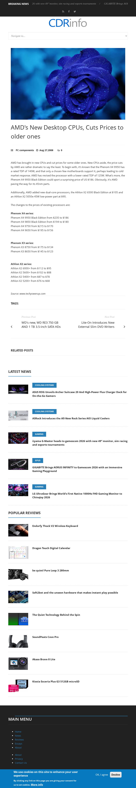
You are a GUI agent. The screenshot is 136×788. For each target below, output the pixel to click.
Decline (115, 774)
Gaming (39, 434)
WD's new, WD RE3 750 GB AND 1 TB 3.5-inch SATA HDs (41, 325)
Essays (18, 743)
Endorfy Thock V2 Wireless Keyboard (55, 526)
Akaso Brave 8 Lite (43, 659)
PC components (25, 150)
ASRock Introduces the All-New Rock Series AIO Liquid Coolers (70, 418)
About (18, 747)
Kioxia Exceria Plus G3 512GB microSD (55, 681)
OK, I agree (102, 774)
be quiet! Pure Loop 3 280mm (50, 570)
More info (37, 784)
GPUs (37, 460)
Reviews (19, 739)
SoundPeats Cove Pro (45, 637)
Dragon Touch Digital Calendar (51, 548)
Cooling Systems (44, 385)
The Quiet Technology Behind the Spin (56, 614)
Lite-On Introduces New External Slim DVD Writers (96, 325)
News (18, 735)
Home (18, 731)
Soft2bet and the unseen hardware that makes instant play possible (75, 592)
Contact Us (21, 762)
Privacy (19, 758)
